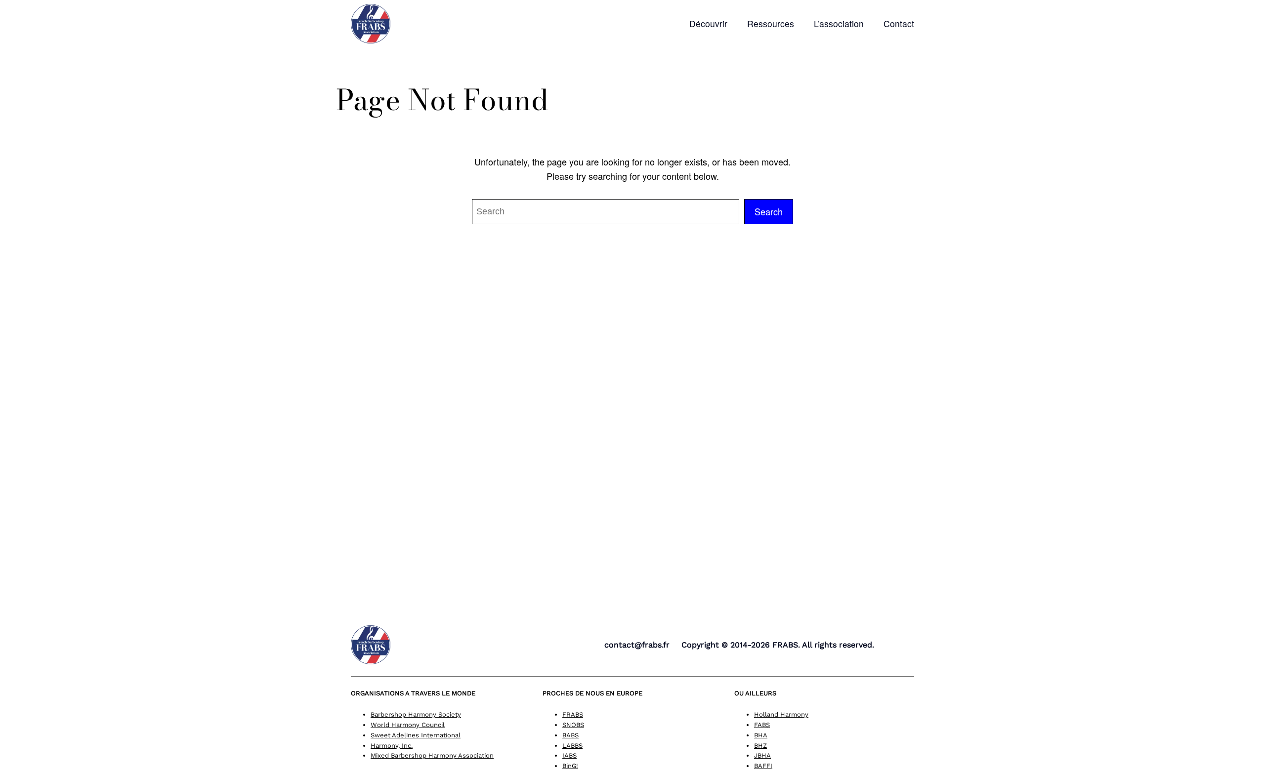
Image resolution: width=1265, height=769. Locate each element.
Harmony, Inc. (392, 745)
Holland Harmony (781, 714)
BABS (570, 735)
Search (769, 211)
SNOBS (573, 725)
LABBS (572, 745)
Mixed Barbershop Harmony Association (432, 755)
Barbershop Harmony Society (416, 714)
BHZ (760, 745)
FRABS (572, 714)
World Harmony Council (408, 725)
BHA (760, 735)
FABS (762, 725)
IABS (569, 755)
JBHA (762, 755)
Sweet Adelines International (416, 735)
